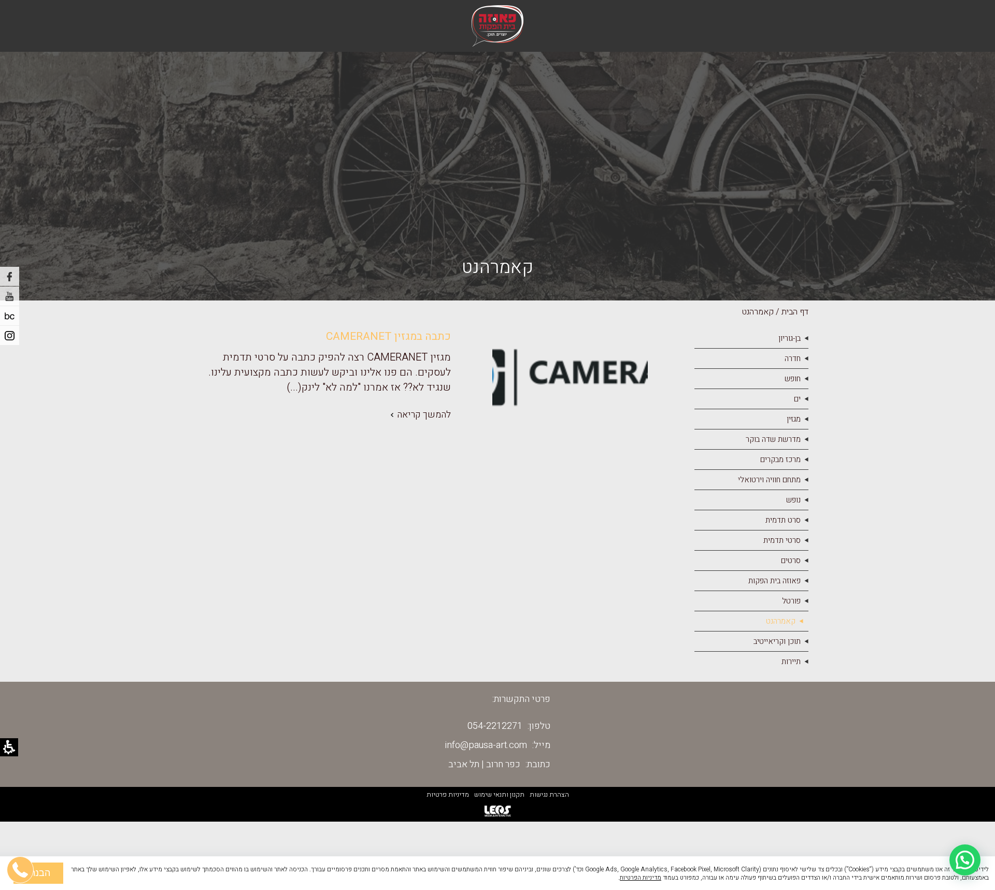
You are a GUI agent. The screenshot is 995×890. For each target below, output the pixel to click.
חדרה (793, 358)
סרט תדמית (783, 520)
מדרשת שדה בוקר (773, 439)
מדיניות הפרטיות (640, 877)
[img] (570, 375)
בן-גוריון (789, 338)
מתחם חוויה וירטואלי (769, 479)
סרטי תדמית (782, 540)
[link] (319, 415)
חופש (793, 378)
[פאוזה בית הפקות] (497, 26)
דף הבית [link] (794, 312)
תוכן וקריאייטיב (777, 641)
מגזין (794, 419)
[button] (964, 859)
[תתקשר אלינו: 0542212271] (20, 820)
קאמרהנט (780, 621)
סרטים (791, 560)
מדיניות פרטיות (448, 794)
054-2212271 (494, 726)
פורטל (791, 601)
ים (797, 399)
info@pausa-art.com (486, 745)
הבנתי (38, 873)
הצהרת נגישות (549, 794)
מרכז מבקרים (780, 459)
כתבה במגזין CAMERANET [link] (388, 336)
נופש (793, 500)
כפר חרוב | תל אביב (484, 764)
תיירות (791, 661)
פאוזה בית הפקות (774, 580)
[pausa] (9, 315)
